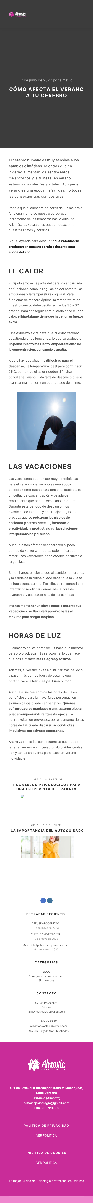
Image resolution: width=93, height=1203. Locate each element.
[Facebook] (43, 900)
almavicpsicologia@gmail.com (48, 1025)
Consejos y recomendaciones (46, 976)
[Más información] (73, 14)
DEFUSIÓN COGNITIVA (45, 923)
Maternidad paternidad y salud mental (45, 945)
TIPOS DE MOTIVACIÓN (45, 934)
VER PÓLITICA (46, 1135)
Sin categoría (46, 980)
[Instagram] (50, 900)
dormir (71, 366)
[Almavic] (17, 14)
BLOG (46, 971)
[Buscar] (65, 14)
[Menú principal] (80, 14)
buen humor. (61, 681)
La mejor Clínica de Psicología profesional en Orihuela (46, 1181)
